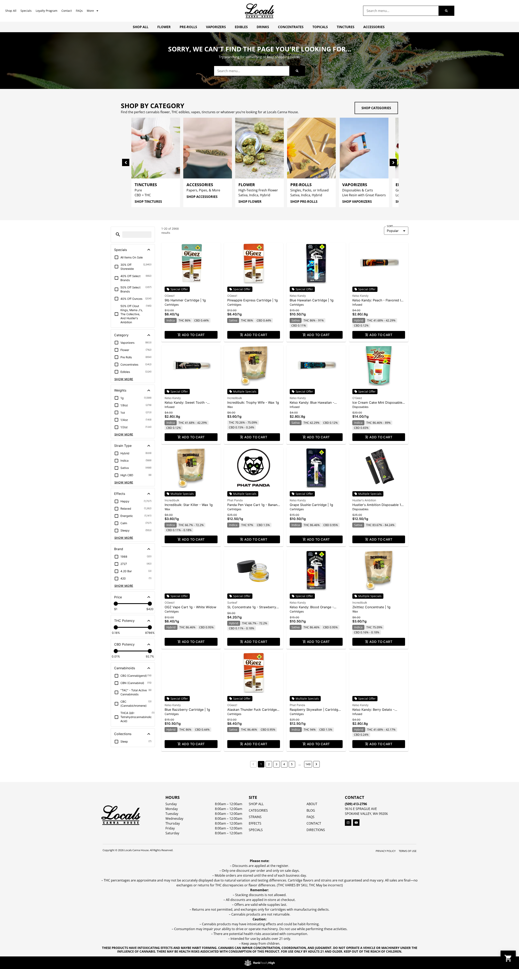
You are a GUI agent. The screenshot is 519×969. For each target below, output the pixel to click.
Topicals (320, 27)
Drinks (263, 27)
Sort (390, 226)
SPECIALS (256, 830)
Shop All (10, 11)
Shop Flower (250, 201)
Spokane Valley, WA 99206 (366, 813)
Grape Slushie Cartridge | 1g (311, 505)
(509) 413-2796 (356, 804)
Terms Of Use (407, 851)
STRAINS (255, 817)
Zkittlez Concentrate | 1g (371, 607)
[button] (118, 234)
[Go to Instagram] (348, 822)
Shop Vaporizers (357, 201)
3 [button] (276, 764)
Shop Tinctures (148, 201)
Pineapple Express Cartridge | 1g (252, 300)
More (90, 11)
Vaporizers (216, 27)
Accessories (374, 27)
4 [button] (284, 764)
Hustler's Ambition (364, 500)
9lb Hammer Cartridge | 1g (185, 300)
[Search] (446, 11)
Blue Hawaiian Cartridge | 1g (311, 300)
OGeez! (170, 295)
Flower (164, 27)
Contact (66, 11)
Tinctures (345, 27)
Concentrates (290, 27)
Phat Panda (235, 500)
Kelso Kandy (298, 295)
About (312, 804)
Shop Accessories (202, 196)
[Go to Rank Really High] (259, 963)
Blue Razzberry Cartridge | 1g (187, 710)
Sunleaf (232, 602)
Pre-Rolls (188, 27)
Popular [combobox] (393, 231)
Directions (316, 830)
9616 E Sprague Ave (361, 809)
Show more (123, 379)
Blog (311, 810)
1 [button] (261, 764)
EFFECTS (255, 823)
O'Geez (357, 398)
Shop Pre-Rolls (303, 201)
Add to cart (193, 335)
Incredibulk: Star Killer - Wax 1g (189, 505)
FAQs (79, 11)
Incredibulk (234, 398)
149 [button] (308, 764)
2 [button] (269, 764)
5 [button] (292, 764)
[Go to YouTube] (356, 822)
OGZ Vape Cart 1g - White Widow (190, 607)
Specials (26, 11)
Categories (258, 810)
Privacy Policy (386, 851)
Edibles (241, 27)
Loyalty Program (46, 11)
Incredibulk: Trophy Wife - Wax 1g (253, 402)
